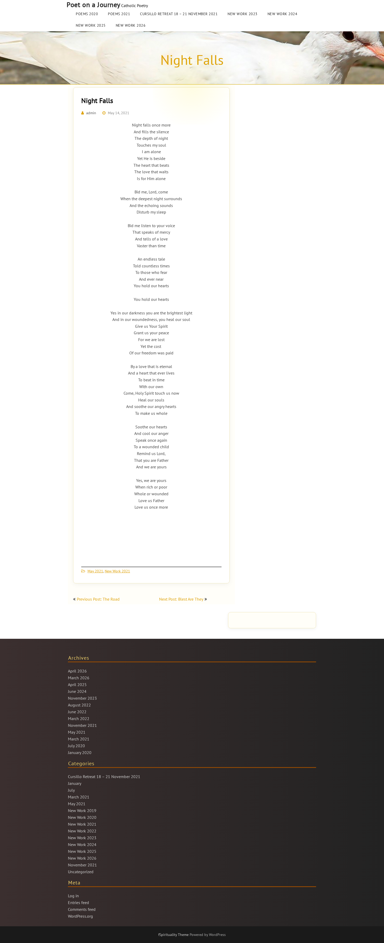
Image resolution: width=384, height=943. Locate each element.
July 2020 (76, 745)
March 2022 (78, 718)
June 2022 (77, 711)
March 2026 (78, 677)
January (74, 783)
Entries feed (78, 902)
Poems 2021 (119, 14)
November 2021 (82, 725)
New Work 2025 (91, 25)
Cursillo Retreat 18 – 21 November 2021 (179, 14)
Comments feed (82, 909)
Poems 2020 (87, 14)
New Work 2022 (82, 830)
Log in (73, 895)
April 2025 (77, 684)
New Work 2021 (117, 571)
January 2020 (79, 752)
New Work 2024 (282, 14)
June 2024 (77, 691)
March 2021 (78, 738)
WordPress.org (80, 916)
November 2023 (82, 698)
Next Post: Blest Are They (181, 599)
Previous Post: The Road (98, 599)
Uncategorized (81, 871)
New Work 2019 (82, 810)
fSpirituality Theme (174, 934)
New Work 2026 (131, 25)
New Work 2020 (82, 817)
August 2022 (79, 705)
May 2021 (95, 571)
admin (91, 113)
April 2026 (77, 671)
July (71, 790)
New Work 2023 (243, 14)
